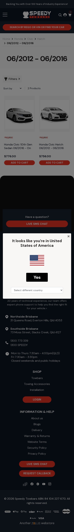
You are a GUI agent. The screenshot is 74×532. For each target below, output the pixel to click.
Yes (37, 277)
